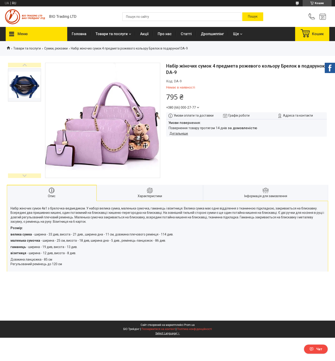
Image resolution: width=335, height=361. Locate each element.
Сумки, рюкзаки (56, 48)
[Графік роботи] (323, 16)
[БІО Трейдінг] (25, 17)
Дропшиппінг (212, 34)
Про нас (165, 34)
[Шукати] (252, 16)
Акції (144, 34)
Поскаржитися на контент (158, 329)
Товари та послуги (111, 34)
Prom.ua (189, 325)
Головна (79, 34)
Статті (186, 34)
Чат (319, 349)
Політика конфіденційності (194, 329)
